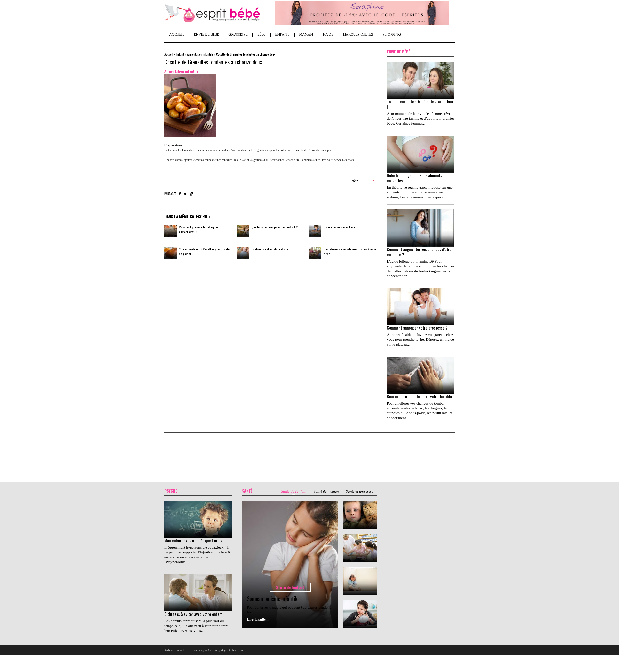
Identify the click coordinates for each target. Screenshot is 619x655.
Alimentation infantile (200, 54)
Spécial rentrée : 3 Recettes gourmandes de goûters (205, 251)
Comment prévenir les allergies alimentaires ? (198, 229)
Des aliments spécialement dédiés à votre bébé (350, 251)
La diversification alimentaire (269, 248)
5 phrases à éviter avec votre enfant (193, 614)
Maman (306, 34)
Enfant (282, 34)
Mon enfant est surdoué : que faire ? (193, 540)
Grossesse (238, 34)
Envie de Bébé (206, 34)
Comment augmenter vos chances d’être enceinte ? (419, 252)
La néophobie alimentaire (339, 226)
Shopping (392, 34)
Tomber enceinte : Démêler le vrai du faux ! (420, 104)
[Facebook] (180, 194)
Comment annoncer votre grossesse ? (417, 328)
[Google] (191, 194)
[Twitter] (185, 194)
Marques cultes (358, 34)
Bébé (261, 34)
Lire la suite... (258, 619)
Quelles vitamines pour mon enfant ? (274, 226)
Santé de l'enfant (290, 587)
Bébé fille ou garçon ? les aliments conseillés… (414, 178)
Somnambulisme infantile (273, 599)
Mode (328, 34)
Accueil (176, 34)
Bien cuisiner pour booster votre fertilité (419, 396)
